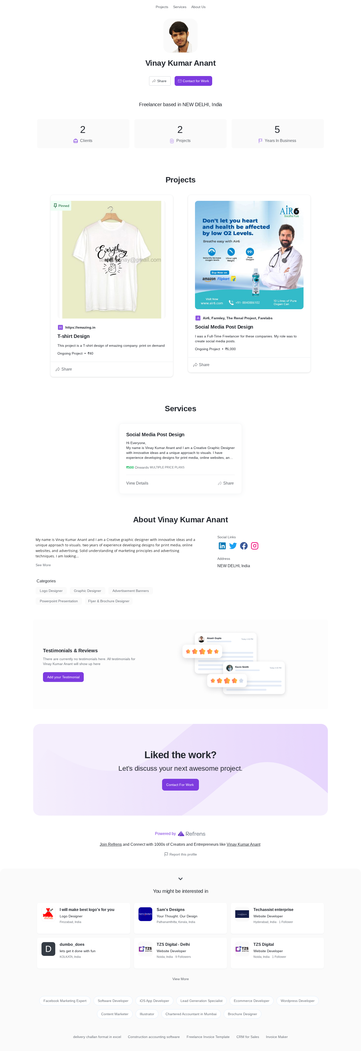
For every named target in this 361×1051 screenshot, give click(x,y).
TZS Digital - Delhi (173, 944)
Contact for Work (196, 81)
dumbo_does (72, 944)
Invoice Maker (277, 1037)
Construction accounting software (154, 1037)
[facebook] (244, 545)
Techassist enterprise (273, 910)
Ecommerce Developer (251, 1001)
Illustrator (147, 1014)
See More (43, 565)
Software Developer (113, 1001)
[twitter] (233, 545)
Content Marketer (114, 1014)
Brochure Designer (242, 1014)
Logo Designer (51, 591)
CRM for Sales (247, 1037)
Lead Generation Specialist (201, 1001)
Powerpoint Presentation (59, 601)
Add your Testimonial (63, 677)
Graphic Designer (87, 591)
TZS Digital (263, 944)
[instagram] (255, 545)
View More (180, 979)
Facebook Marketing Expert (64, 1001)
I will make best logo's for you (87, 910)
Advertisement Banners (130, 591)
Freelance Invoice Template (208, 1037)
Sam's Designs (171, 910)
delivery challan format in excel (97, 1037)
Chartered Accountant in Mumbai (191, 1014)
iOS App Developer (154, 1001)
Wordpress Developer (298, 1001)
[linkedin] (222, 545)
